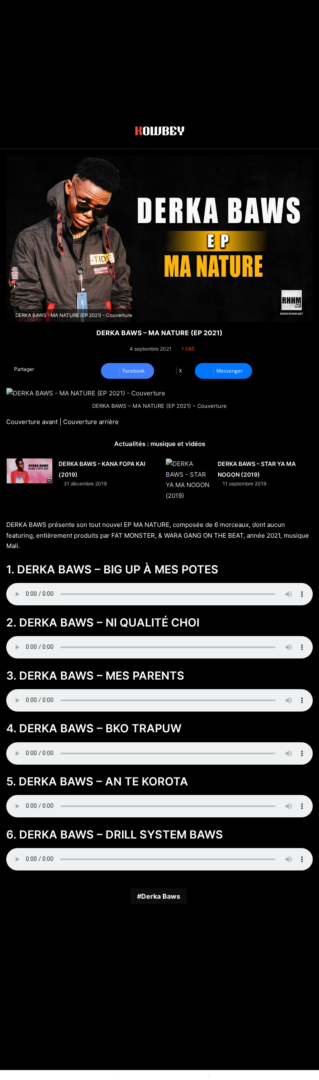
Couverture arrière (91, 422)
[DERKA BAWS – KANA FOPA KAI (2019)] (29, 470)
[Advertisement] (159, 58)
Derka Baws (160, 896)
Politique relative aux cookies (77, 1074)
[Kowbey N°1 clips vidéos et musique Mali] (160, 132)
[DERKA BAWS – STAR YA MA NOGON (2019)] (188, 479)
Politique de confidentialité (246, 1074)
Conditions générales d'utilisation (163, 1074)
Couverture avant (32, 422)
